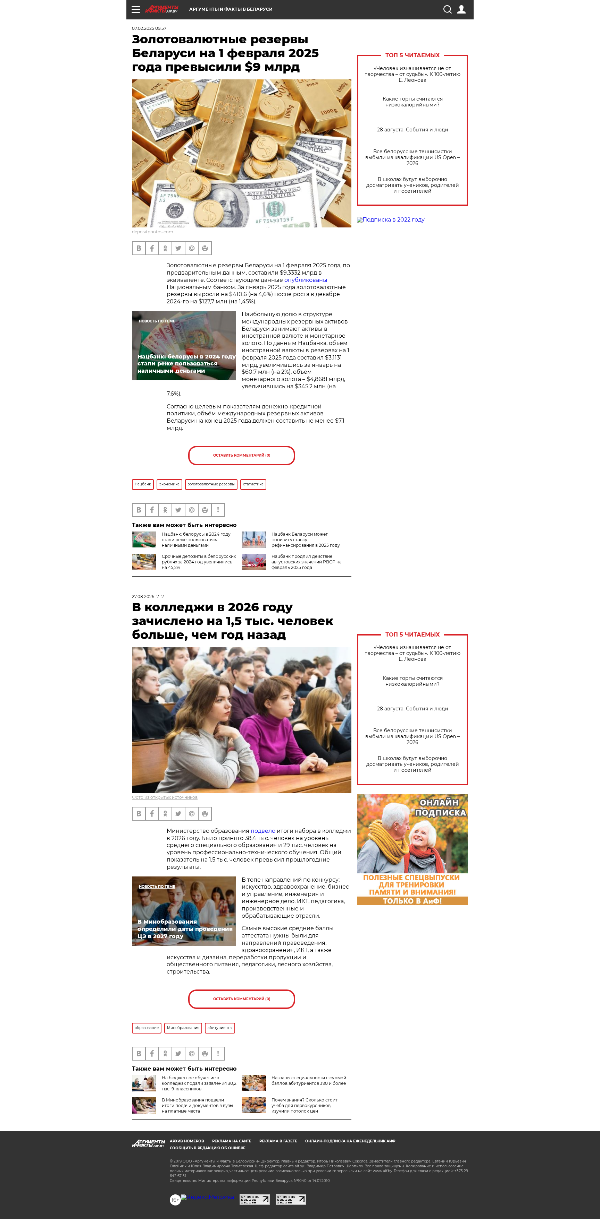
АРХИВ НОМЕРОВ (187, 1141)
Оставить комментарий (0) (241, 455)
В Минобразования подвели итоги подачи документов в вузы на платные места (197, 1105)
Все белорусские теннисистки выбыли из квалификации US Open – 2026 (412, 157)
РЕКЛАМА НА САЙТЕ (231, 1141)
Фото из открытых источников (165, 797)
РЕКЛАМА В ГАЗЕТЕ (278, 1141)
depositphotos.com (152, 231)
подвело (263, 831)
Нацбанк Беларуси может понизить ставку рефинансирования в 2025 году (306, 539)
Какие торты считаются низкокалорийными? (413, 102)
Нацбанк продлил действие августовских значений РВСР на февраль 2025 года (307, 562)
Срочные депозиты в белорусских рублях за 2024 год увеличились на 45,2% (199, 562)
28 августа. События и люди (412, 130)
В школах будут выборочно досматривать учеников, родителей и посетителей (412, 185)
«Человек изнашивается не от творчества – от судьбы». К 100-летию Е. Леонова (412, 74)
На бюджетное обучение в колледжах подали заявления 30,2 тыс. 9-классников (199, 1083)
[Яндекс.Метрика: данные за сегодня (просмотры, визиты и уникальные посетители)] (207, 1197)
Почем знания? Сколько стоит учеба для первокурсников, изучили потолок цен (305, 1105)
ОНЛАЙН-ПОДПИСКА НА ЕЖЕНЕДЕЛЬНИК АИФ (350, 1141)
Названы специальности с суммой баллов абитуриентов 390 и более (309, 1080)
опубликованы (305, 280)
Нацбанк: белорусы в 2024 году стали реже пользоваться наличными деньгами (196, 539)
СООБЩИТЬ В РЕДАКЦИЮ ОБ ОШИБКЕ (207, 1148)
